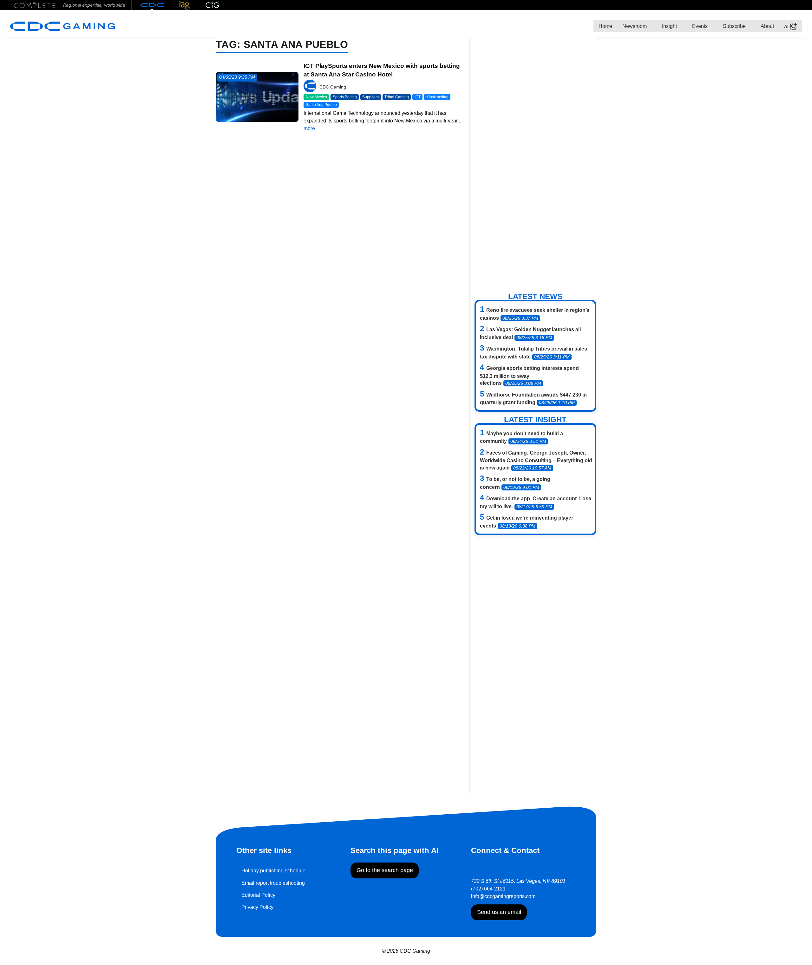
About (767, 26)
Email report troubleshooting (273, 883)
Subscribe (734, 26)
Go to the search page (385, 870)
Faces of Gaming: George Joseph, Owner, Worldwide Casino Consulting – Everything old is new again (536, 460)
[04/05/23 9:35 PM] (257, 96)
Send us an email (499, 912)
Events (699, 26)
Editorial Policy (258, 895)
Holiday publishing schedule (273, 870)
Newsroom (634, 26)
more (309, 128)
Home (605, 26)
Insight (669, 26)
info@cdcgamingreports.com (503, 896)
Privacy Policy (257, 907)
